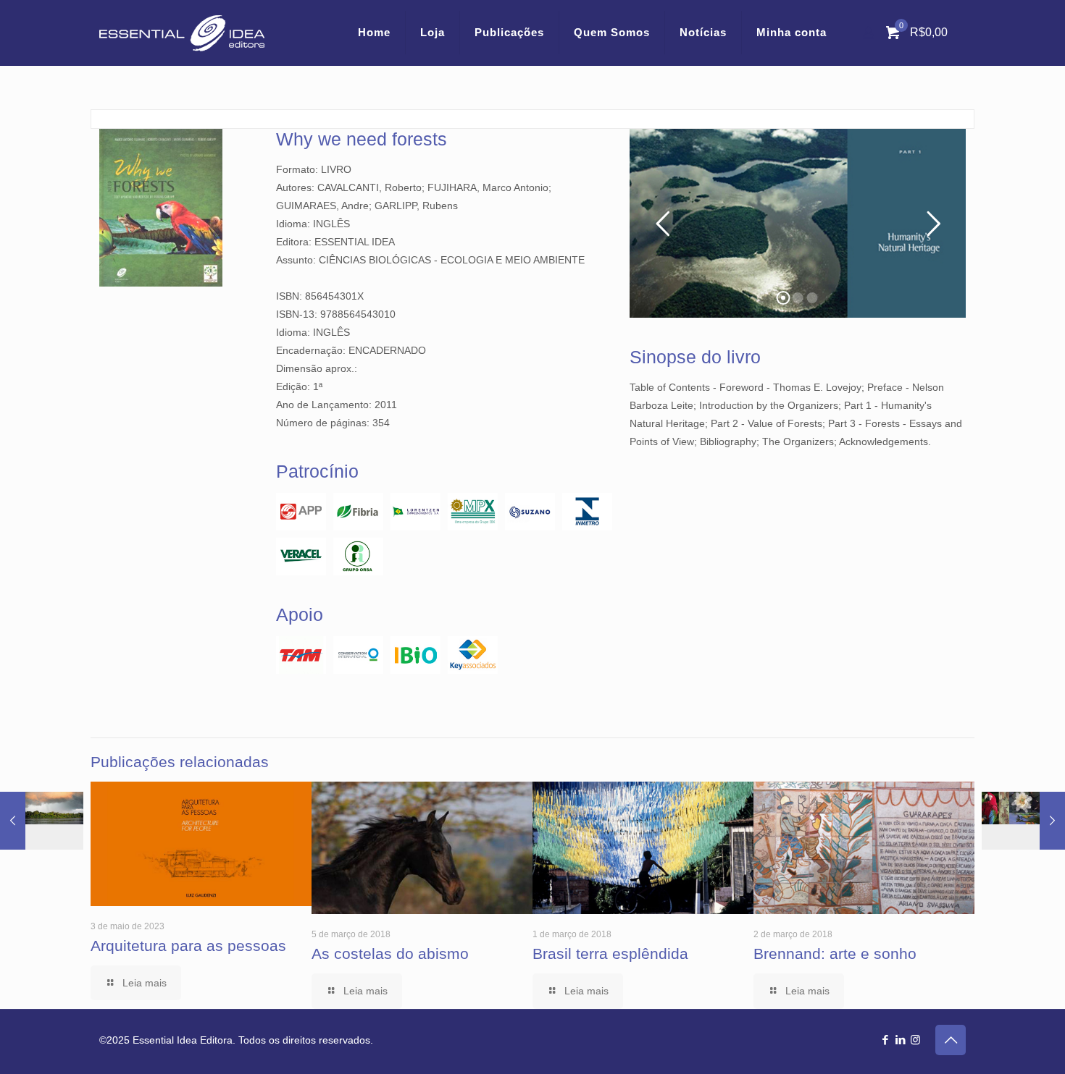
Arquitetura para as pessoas (188, 945)
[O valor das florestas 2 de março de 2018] (41, 918)
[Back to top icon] (950, 1040)
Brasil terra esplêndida (610, 953)
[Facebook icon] (885, 1039)
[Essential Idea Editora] (181, 32)
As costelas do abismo (390, 953)
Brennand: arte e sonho (834, 953)
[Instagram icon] (915, 1039)
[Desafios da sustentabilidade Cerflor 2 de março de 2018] (1023, 918)
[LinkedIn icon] (900, 1039)
